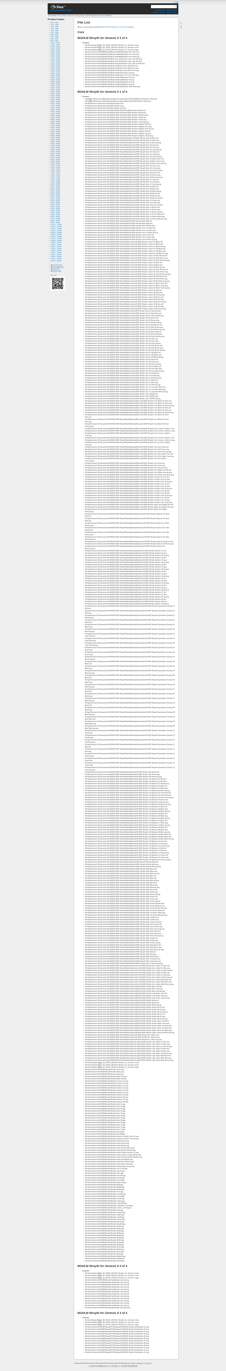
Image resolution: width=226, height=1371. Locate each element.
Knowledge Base (58, 267)
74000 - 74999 (55, 172)
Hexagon (169, 12)
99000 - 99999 (55, 222)
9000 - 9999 (54, 41)
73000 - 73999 (55, 170)
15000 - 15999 (55, 53)
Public (65, 15)
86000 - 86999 (55, 196)
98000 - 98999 (55, 220)
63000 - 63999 (55, 150)
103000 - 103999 (56, 230)
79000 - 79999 (55, 182)
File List (108, 15)
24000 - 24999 (55, 71)
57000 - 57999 (55, 137)
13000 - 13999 (55, 49)
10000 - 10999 (55, 43)
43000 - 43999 (55, 109)
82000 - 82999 (55, 188)
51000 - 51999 (55, 125)
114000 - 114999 (56, 252)
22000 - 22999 (55, 67)
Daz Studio (154, 12)
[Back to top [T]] (181, 27)
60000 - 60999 (55, 144)
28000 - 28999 (55, 79)
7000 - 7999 (54, 37)
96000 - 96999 (55, 216)
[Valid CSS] (122, 1366)
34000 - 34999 (55, 91)
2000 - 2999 (54, 27)
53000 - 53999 (55, 129)
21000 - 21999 (55, 65)
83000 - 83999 (55, 190)
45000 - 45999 (55, 113)
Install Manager (160, 10)
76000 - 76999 (55, 176)
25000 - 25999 (55, 73)
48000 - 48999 (55, 119)
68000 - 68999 (55, 160)
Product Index (79, 15)
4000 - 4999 (54, 31)
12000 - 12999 (55, 47)
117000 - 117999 (56, 259)
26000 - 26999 (55, 75)
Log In (176, 2)
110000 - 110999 (56, 244)
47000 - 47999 (55, 117)
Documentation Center (61, 10)
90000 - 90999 (55, 204)
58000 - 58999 (55, 139)
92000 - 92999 (55, 208)
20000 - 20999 (55, 63)
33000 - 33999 (55, 89)
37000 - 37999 (55, 97)
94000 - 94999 (55, 212)
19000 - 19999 (55, 61)
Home (59, 15)
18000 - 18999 (55, 59)
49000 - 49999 (55, 121)
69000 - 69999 (55, 162)
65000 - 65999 (55, 154)
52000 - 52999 (55, 127)
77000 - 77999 (55, 178)
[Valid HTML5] (113, 1366)
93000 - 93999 (55, 210)
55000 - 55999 (55, 133)
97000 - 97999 (55, 218)
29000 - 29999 (55, 81)
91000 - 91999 (55, 206)
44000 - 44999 (55, 111)
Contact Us (56, 269)
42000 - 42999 (55, 107)
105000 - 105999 (56, 234)
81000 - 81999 (55, 186)
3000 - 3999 (54, 29)
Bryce (175, 12)
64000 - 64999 (55, 152)
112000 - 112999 (56, 248)
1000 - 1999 (54, 25)
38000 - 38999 (55, 99)
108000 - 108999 (56, 240)
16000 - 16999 (55, 55)
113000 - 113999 (56, 250)
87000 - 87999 (55, 198)
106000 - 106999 (56, 236)
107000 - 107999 (56, 238)
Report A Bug (57, 271)
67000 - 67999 (55, 158)
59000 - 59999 (55, 141)
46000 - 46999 (55, 115)
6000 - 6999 (54, 35)
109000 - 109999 (56, 242)
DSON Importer (172, 10)
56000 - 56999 (55, 135)
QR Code (54, 275)
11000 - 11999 (55, 45)
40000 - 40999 (55, 103)
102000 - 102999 (56, 228)
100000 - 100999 (56, 224)
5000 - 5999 (54, 33)
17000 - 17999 (55, 57)
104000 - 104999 (56, 232)
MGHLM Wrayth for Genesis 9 (95, 15)
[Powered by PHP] (103, 1366)
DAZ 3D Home (57, 265)
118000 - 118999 (56, 261)
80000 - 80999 (55, 184)
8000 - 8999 (54, 39)
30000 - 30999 (55, 83)
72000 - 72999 (55, 168)
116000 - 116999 (56, 256)
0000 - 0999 (54, 23)
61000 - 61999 (55, 146)
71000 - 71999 (55, 166)
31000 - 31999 (55, 85)
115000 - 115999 (56, 254)
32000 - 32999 (55, 87)
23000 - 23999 (55, 69)
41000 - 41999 (55, 105)
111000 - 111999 (56, 246)
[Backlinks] (181, 23)
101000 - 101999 (56, 226)
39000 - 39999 (55, 101)
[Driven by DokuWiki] (132, 1366)
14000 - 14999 (55, 51)
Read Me (71, 15)
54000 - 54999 (55, 131)
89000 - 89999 (55, 202)
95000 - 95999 (55, 214)
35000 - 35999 (55, 93)
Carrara (162, 12)
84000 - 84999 (55, 192)
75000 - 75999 (55, 174)
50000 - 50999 (55, 123)
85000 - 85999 (55, 194)
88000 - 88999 (55, 200)
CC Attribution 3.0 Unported (143, 1363)
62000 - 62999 (55, 148)
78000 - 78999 (55, 180)
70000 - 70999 (55, 164)
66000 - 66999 (55, 156)
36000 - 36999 (55, 95)
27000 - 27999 (55, 77)
